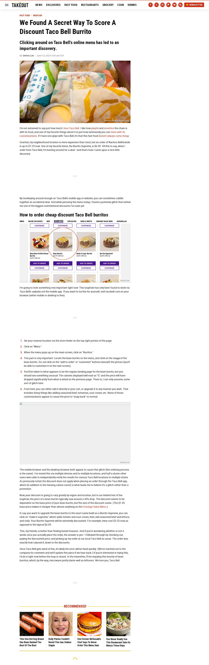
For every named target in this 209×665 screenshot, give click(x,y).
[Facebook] (150, 5)
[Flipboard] (168, 5)
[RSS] (180, 5)
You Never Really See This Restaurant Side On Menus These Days (118, 642)
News (38, 5)
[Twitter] (156, 5)
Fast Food (70, 5)
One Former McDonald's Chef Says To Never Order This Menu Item (89, 642)
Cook (120, 5)
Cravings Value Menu (94, 506)
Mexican (37, 15)
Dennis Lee (28, 55)
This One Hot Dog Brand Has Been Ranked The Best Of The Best (32, 642)
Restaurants (90, 5)
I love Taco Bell (71, 128)
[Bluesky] (174, 5)
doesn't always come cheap (114, 135)
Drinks (132, 5)
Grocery (108, 5)
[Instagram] (162, 5)
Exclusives (53, 5)
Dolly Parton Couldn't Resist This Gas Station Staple (59, 642)
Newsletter (195, 4)
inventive (109, 128)
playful (95, 128)
